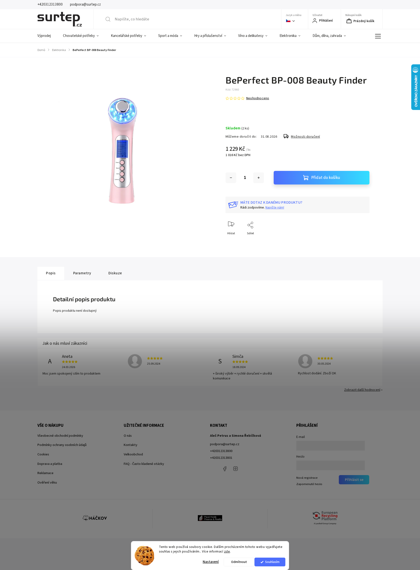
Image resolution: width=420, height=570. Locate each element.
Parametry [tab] (82, 273)
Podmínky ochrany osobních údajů (62, 445)
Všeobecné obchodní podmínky (60, 435)
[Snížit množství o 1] (231, 177)
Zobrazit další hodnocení (362, 389)
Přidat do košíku (325, 178)
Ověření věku (47, 482)
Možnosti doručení (305, 136)
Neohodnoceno (257, 98)
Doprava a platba (49, 463)
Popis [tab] (51, 273)
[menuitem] (47, 36)
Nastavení (211, 561)
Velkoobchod (133, 454)
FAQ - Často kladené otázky (144, 463)
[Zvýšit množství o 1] (258, 177)
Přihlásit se (354, 479)
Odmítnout (239, 562)
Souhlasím (272, 562)
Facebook (224, 468)
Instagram (235, 468)
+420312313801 (221, 457)
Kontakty (130, 445)
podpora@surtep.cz (224, 444)
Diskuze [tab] (115, 273)
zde (227, 551)
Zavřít (361, 241)
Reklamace (45, 473)
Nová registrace (307, 478)
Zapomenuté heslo (309, 484)
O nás (128, 435)
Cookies (43, 454)
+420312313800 (221, 451)
